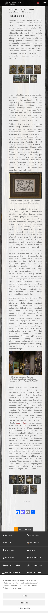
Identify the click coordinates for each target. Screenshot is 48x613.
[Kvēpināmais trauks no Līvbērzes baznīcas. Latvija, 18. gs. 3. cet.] (25, 489)
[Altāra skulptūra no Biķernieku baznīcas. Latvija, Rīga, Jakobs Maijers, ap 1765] (13, 479)
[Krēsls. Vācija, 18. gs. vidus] (37, 69)
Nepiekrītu (24, 603)
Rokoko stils (27, 12)
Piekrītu (24, 596)
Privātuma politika (24, 608)
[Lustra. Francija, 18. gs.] (33, 79)
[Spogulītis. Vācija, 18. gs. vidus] (13, 69)
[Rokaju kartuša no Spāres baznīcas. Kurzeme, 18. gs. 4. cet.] (29, 479)
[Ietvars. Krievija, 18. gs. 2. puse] (29, 69)
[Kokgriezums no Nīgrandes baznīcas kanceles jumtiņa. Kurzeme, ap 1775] (33, 489)
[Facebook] (17, 512)
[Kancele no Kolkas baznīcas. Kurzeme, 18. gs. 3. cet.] (37, 479)
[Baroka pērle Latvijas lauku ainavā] (13, 3)
